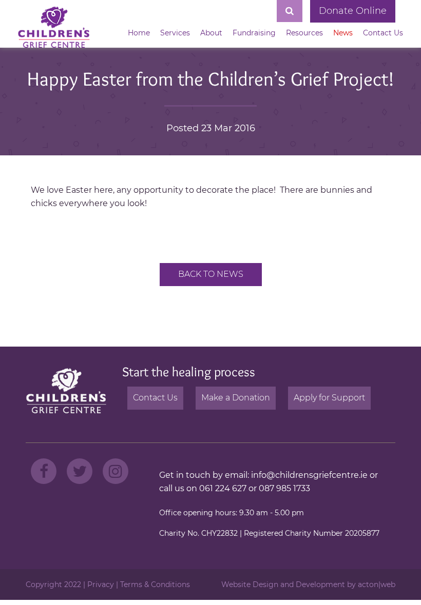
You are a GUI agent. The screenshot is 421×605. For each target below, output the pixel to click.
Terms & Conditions (155, 584)
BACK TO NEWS (210, 274)
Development (320, 584)
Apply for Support (329, 397)
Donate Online (353, 10)
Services (175, 32)
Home (139, 32)
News (343, 32)
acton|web (376, 584)
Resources (304, 32)
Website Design (249, 584)
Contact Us (383, 32)
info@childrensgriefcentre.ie (309, 475)
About (211, 32)
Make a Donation (235, 397)
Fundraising (254, 32)
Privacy (100, 584)
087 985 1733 (284, 488)
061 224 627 (222, 488)
